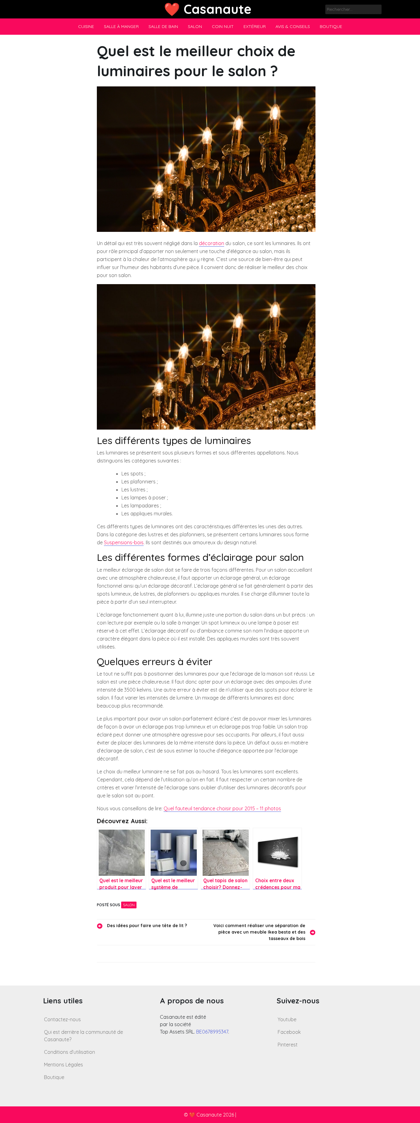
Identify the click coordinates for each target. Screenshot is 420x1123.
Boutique (331, 26)
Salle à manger (121, 26)
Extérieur (255, 26)
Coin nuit (223, 26)
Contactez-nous (62, 1019)
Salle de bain (163, 26)
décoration (211, 243)
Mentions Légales (63, 1064)
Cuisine (86, 26)
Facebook (289, 1032)
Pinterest (288, 1045)
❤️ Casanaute (208, 9)
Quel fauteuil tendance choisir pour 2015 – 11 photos (222, 808)
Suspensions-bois (124, 542)
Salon (195, 26)
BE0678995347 (212, 1032)
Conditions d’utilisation (69, 1052)
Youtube (287, 1019)
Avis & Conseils (292, 26)
